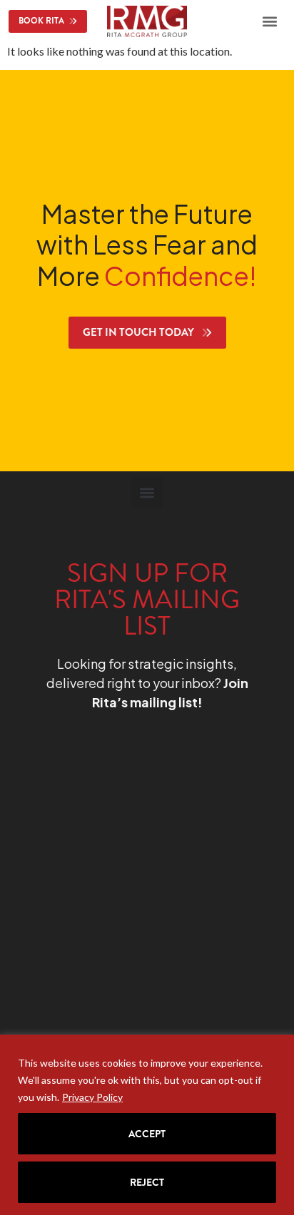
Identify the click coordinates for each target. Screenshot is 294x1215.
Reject (147, 1182)
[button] (269, 21)
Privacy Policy (92, 1097)
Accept (147, 1134)
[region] (147, 1125)
